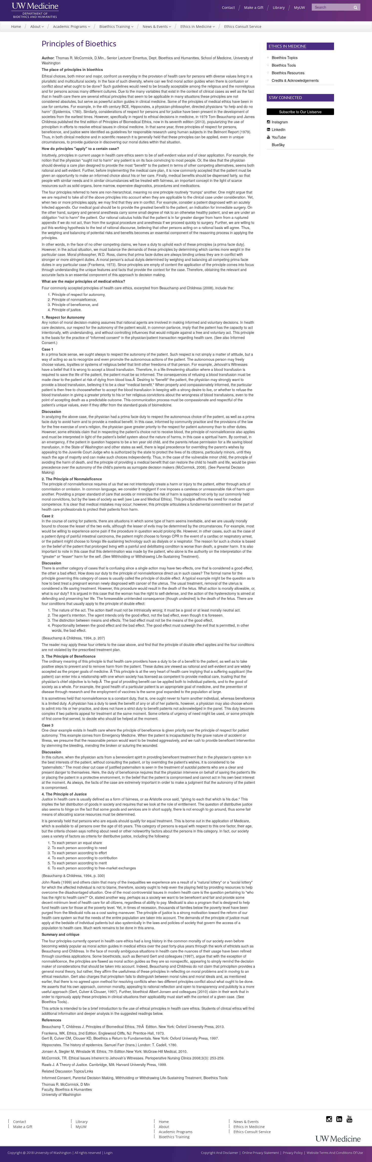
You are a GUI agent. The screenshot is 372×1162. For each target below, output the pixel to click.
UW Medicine (35, 7)
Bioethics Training (115, 26)
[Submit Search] (355, 7)
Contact (228, 7)
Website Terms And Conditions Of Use (335, 1152)
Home (16, 26)
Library (279, 7)
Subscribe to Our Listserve (300, 111)
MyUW (299, 7)
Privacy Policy (293, 1152)
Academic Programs (70, 26)
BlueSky (278, 144)
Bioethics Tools (284, 65)
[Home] (338, 1138)
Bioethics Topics (285, 57)
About (36, 26)
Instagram (280, 121)
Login (108, 1152)
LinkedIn (278, 129)
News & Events (156, 26)
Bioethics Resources (288, 72)
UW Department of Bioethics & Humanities (35, 15)
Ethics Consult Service (242, 26)
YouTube (279, 137)
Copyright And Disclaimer (219, 1152)
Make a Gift (253, 7)
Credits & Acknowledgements (295, 80)
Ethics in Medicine (196, 26)
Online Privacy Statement (260, 1152)
